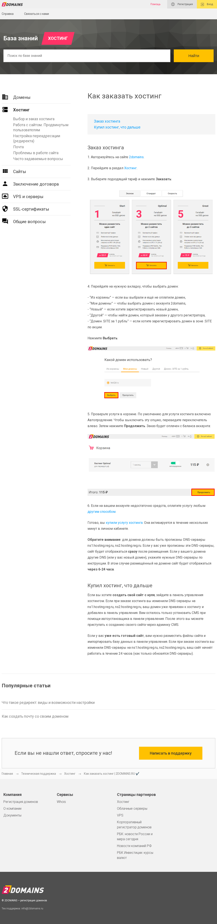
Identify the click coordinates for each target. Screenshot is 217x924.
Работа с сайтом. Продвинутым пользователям (40, 127)
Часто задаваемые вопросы (38, 159)
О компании (12, 809)
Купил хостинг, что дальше (117, 127)
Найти (193, 56)
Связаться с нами (36, 13)
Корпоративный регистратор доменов (134, 824)
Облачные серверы (132, 809)
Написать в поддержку (171, 753)
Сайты (19, 171)
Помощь (155, 4)
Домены (22, 97)
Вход (209, 4)
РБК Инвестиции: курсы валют (135, 855)
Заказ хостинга (107, 121)
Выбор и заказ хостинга (33, 119)
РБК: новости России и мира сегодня (135, 836)
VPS (120, 815)
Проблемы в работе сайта (35, 153)
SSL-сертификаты (31, 209)
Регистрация (185, 4)
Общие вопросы (29, 221)
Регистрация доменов (20, 802)
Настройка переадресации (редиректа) (36, 138)
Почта (18, 147)
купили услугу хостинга (124, 523)
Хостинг (21, 109)
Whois (61, 802)
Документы (12, 815)
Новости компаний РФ (134, 846)
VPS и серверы (28, 196)
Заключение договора (36, 184)
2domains (136, 157)
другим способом (101, 512)
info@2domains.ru (32, 908)
